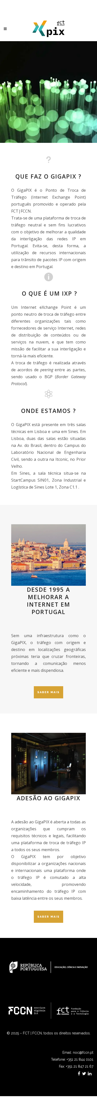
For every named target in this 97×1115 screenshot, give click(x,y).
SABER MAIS (48, 692)
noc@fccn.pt (83, 1052)
